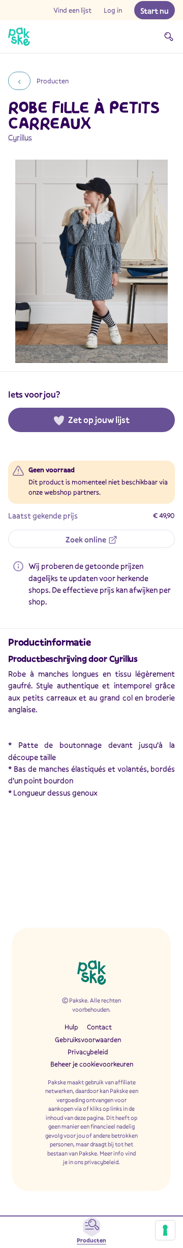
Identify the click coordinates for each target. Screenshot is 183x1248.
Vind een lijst (72, 10)
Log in (113, 10)
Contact (99, 1026)
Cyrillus (20, 137)
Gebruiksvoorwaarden (88, 1039)
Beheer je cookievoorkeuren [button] (91, 1064)
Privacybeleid (88, 1051)
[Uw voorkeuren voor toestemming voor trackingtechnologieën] (165, 1230)
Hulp (71, 1026)
